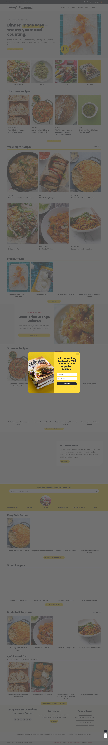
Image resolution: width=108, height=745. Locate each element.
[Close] (77, 354)
